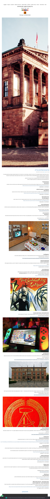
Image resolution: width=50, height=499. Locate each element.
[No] (48, 498)
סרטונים (12, 4)
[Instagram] (25, 10)
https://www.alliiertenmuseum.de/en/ (42, 478)
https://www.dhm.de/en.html (44, 210)
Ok (6, 497)
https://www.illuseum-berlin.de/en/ (43, 460)
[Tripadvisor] (22, 10)
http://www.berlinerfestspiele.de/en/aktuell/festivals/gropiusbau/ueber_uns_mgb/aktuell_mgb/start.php (31, 359)
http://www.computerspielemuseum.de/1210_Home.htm (39, 316)
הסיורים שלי (42, 4)
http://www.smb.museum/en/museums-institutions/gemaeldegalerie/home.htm (35, 258)
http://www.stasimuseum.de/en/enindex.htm (41, 394)
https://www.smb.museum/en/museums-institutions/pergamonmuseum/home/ (36, 185)
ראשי (45, 4)
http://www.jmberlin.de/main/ (37, 434)
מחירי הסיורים (33, 4)
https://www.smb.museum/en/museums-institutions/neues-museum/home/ (36, 193)
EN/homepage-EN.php (45, 434)
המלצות (28, 4)
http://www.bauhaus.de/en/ (44, 471)
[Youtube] (23, 10)
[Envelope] (27, 10)
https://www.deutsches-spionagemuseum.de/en (41, 451)
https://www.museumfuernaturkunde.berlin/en (41, 265)
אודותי (38, 4)
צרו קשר (8, 4)
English (5, 4)
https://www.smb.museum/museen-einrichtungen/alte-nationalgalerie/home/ (36, 200)
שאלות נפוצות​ (24, 4)
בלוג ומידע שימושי (18, 4)
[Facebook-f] (26, 10)
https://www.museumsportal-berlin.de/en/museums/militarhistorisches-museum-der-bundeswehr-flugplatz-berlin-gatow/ (29, 486)
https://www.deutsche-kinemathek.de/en (42, 275)
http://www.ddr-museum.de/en (44, 219)
